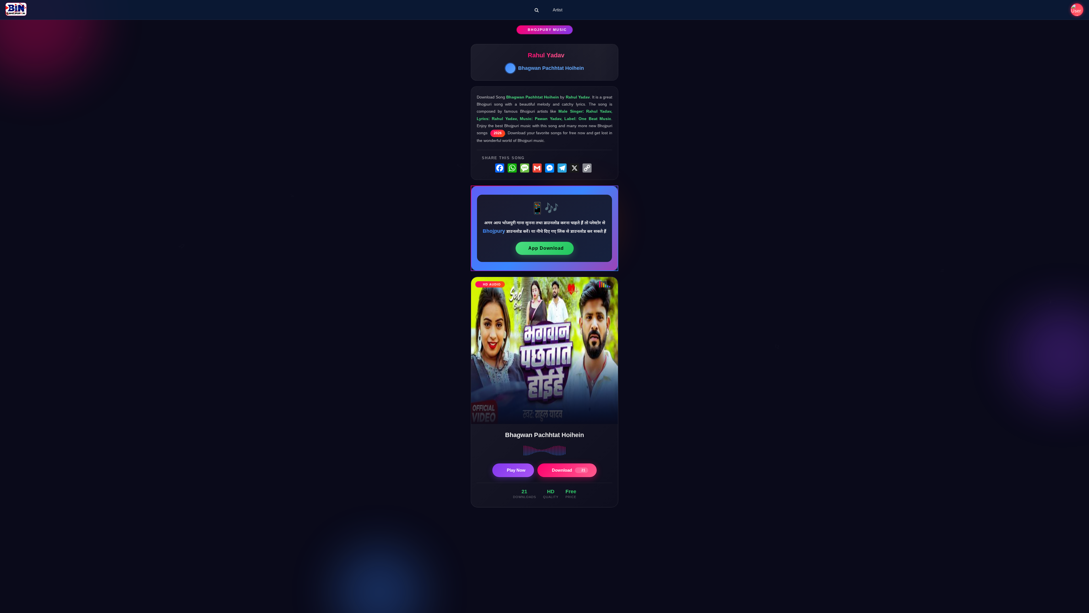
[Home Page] (16, 10)
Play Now (516, 470)
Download (568, 470)
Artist (557, 9)
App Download (546, 248)
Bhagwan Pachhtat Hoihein (551, 68)
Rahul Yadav (546, 55)
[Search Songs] (536, 9)
